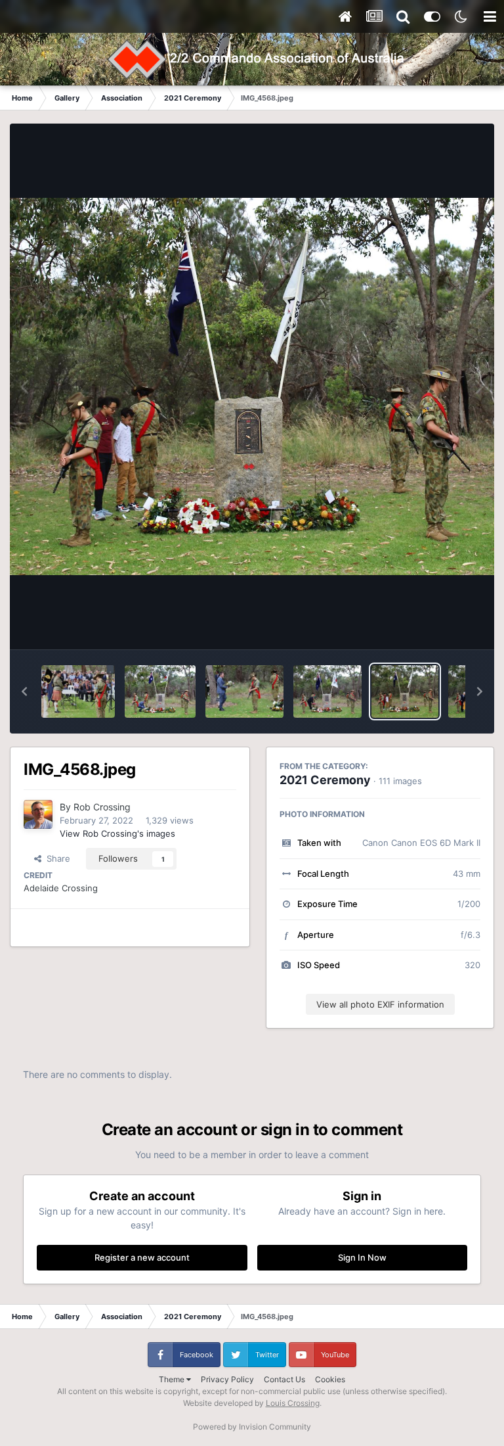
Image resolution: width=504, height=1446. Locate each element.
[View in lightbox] (252, 386)
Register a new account (142, 1257)
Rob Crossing (102, 806)
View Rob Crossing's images (117, 833)
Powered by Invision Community (252, 1427)
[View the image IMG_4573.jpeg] (327, 691)
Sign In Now (362, 1257)
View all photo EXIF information (380, 1004)
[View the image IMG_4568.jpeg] (405, 691)
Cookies (330, 1379)
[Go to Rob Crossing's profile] (38, 814)
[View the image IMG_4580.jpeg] (160, 691)
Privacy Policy (227, 1379)
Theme (172, 1379)
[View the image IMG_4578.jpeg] (244, 691)
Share (55, 858)
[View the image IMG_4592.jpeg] (78, 691)
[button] (24, 691)
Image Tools (440, 625)
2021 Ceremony (325, 780)
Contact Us (284, 1379)
